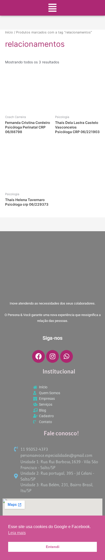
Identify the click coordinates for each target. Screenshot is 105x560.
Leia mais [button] (17, 533)
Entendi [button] (52, 547)
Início (9, 32)
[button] (52, 8)
